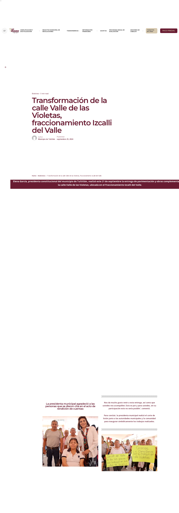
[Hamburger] (4, 31)
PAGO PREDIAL (168, 31)
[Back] (5, 67)
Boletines (35, 93)
